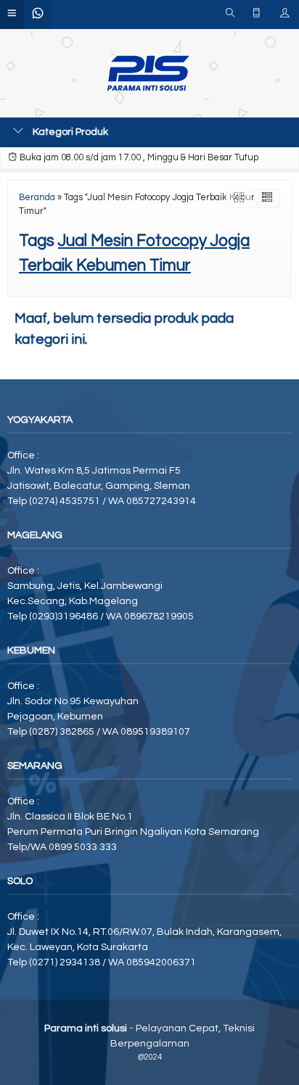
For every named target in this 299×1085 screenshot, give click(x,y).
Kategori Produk (69, 132)
